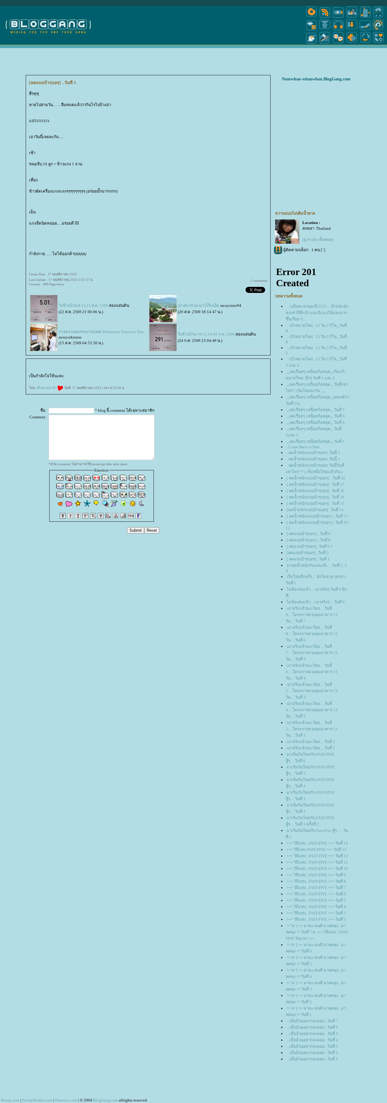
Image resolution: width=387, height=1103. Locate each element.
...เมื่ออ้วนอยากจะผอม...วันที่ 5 (312, 1033)
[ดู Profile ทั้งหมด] (317, 239)
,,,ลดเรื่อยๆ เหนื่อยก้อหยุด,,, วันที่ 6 (316, 416)
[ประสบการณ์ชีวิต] (365, 43)
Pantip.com (10, 1100)
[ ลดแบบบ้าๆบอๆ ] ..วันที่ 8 (308, 540)
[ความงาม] (311, 30)
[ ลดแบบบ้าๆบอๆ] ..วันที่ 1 (308, 559)
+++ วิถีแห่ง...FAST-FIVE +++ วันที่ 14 (317, 843)
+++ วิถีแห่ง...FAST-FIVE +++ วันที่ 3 (316, 913)
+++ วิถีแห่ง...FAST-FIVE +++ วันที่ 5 (316, 900)
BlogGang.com (105, 1100)
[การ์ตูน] (338, 43)
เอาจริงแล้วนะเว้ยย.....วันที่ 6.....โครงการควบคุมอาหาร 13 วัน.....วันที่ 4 (311, 671)
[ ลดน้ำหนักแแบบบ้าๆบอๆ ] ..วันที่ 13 (317, 516)
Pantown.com (66, 1100)
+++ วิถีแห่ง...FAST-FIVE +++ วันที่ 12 (317, 856)
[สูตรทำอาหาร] (311, 17)
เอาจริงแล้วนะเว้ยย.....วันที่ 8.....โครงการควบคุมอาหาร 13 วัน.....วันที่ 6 (311, 633)
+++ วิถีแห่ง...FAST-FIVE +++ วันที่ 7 (316, 887)
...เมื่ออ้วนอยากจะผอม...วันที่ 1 (312, 1059)
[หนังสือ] (365, 30)
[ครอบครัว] (352, 30)
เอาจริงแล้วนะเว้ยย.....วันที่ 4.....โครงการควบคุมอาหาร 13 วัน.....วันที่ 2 (311, 710)
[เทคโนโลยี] (365, 17)
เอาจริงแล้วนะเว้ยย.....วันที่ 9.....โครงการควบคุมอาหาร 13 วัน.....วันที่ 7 (311, 614)
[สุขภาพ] (352, 43)
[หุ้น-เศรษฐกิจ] (324, 43)
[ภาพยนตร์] (338, 17)
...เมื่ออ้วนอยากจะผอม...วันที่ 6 (312, 1027)
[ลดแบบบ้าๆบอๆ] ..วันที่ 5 (308, 552)
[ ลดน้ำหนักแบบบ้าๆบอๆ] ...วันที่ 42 (316, 478)
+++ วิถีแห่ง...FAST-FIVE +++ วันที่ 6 (316, 894)
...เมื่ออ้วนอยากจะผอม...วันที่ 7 (312, 1021)
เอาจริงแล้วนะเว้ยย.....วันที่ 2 (311, 741)
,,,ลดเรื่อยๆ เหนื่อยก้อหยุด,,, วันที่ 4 (316, 422)
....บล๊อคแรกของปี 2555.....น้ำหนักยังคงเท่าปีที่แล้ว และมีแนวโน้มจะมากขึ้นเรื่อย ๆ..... (317, 312)
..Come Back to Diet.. (304, 447)
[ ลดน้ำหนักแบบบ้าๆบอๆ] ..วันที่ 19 (315, 497)
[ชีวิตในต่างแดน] (378, 43)
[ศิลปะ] (378, 30)
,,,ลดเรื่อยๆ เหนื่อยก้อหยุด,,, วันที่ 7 (316, 409)
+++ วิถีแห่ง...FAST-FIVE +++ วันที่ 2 (316, 919)
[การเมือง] (324, 30)
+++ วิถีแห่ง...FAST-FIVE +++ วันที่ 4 (316, 906)
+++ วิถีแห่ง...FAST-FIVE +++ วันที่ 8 (316, 881)
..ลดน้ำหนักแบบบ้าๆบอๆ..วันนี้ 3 (313, 452)
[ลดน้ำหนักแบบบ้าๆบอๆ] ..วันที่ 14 (315, 510)
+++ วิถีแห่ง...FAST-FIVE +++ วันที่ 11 (317, 862)
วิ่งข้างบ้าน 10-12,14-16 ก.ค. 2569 (206, 334)
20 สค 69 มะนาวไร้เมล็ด (199, 305)
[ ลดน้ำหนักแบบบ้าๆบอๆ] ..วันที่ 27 (315, 484)
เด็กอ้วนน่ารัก (47, 388)
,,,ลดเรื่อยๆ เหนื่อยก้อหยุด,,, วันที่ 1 (316, 441)
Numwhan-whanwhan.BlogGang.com (316, 79)
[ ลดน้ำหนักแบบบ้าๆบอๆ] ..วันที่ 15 (315, 503)
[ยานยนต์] (378, 17)
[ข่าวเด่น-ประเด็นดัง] (324, 17)
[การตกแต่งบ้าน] (352, 17)
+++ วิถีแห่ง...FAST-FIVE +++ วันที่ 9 (316, 875)
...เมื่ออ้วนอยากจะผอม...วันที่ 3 (312, 1046)
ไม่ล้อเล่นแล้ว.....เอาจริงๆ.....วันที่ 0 (316, 602)
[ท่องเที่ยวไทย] (311, 43)
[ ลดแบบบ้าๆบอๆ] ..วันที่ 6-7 (310, 546)
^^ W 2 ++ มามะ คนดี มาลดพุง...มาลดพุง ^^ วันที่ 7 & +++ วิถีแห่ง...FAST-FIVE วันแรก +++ (317, 932)
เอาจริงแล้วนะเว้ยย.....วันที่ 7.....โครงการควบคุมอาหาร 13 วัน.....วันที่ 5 (311, 652)
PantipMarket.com (37, 1100)
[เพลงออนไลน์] (338, 30)
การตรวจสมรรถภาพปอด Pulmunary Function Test (101, 331)
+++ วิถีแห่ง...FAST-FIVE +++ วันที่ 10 (317, 868)
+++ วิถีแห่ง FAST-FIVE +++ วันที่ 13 (316, 849)
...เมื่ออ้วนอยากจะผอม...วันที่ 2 (312, 1052)
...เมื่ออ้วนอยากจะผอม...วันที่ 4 (312, 1040)
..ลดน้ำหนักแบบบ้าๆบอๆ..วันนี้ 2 (313, 459)
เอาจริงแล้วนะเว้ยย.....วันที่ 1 (311, 748)
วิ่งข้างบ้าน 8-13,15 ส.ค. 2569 (83, 305)
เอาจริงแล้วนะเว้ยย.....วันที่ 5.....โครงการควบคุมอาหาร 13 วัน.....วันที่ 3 (311, 690)
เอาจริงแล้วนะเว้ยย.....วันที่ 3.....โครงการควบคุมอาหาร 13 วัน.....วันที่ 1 (311, 729)
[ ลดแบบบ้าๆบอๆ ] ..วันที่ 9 (308, 533)
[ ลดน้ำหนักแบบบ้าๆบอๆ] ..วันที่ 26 (315, 490)
